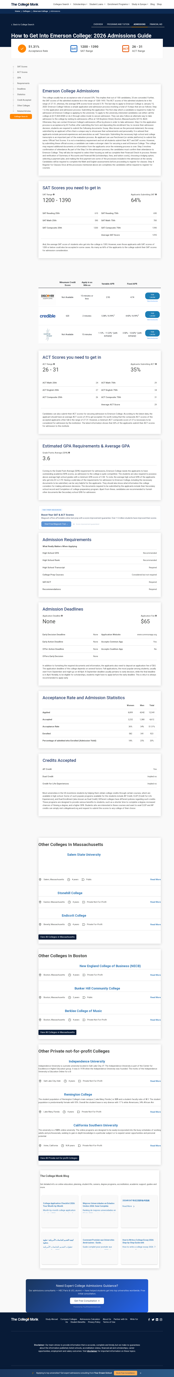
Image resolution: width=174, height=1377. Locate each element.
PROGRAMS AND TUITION (118, 24)
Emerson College (40, 11)
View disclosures (152, 301)
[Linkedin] (157, 1319)
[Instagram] (161, 1319)
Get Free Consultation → (87, 1300)
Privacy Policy (94, 1322)
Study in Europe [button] (139, 4)
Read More (155, 879)
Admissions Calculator (90, 1319)
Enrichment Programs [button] (118, 4)
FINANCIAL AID (156, 24)
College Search (21, 116)
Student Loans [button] (96, 4)
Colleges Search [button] (61, 4)
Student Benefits (78, 1322)
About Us (107, 1319)
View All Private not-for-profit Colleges (58, 1158)
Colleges (26, 11)
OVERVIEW (98, 24)
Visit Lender (152, 296)
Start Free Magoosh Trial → (56, 524)
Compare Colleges (68, 1319)
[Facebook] (149, 1319)
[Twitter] (153, 1319)
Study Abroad (52, 1319)
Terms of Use (109, 1322)
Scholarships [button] (79, 4)
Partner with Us (120, 1319)
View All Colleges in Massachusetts (57, 937)
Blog (152, 4)
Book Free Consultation (125, 1373)
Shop (159, 4)
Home (17, 11)
